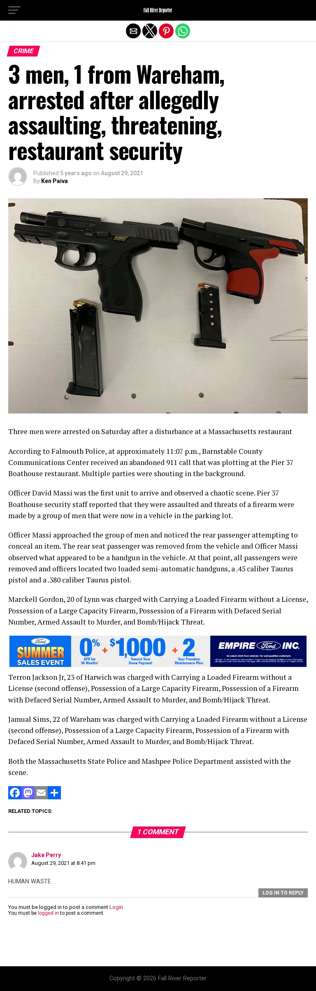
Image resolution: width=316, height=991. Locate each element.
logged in (48, 913)
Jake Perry (46, 855)
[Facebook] (14, 797)
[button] (14, 10)
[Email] (41, 797)
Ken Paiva (54, 181)
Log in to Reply (283, 893)
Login (116, 907)
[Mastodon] (28, 797)
